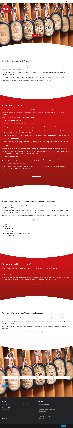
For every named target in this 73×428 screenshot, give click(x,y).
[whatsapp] (12, 370)
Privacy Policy (19, 381)
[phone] (3, 370)
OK (63, 425)
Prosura (7, 409)
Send (5, 386)
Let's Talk (8, 407)
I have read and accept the (13, 381)
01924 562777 (4, 1)
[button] (68, 9)
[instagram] (10, 370)
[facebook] (6, 370)
